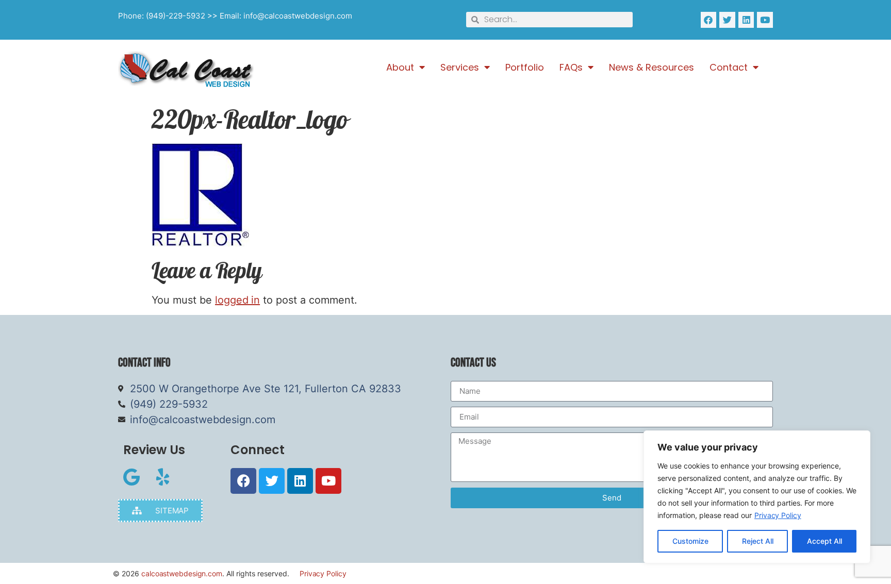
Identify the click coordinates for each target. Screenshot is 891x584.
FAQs (571, 67)
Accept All (824, 541)
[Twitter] (727, 20)
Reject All (757, 541)
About (400, 67)
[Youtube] (765, 20)
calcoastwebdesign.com (181, 573)
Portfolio (524, 67)
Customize (690, 541)
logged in (237, 300)
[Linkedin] (746, 20)
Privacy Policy (777, 515)
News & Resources (651, 67)
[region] (757, 496)
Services (459, 67)
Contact (729, 67)
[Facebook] (709, 20)
